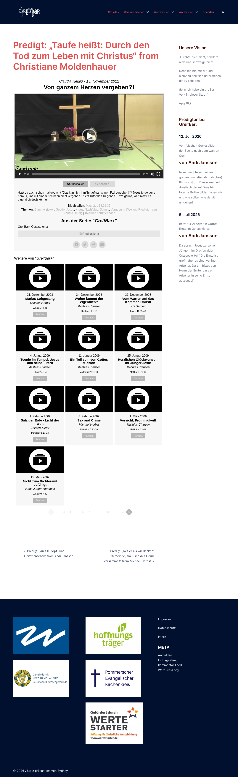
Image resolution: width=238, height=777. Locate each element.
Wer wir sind (161, 12)
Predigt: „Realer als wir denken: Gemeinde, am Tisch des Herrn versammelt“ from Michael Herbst (129, 556)
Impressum (165, 619)
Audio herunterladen (101, 213)
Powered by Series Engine (150, 522)
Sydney (62, 771)
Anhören (104, 183)
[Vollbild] (158, 174)
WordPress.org (168, 670)
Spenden (208, 12)
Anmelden (165, 655)
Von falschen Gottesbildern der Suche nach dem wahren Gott (199, 150)
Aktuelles (113, 12)
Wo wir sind (186, 12)
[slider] (86, 174)
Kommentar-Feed (170, 665)
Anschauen (77, 183)
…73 (122, 512)
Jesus (70, 209)
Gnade (60, 209)
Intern (162, 637)
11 (114, 512)
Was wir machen (134, 12)
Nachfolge (91, 209)
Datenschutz (167, 628)
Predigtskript (90, 233)
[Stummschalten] (152, 174)
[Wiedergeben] (20, 174)
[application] (89, 136)
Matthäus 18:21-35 (98, 205)
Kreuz (79, 209)
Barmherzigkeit (44, 209)
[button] (223, 12)
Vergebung (118, 209)
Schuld (104, 209)
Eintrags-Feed (168, 660)
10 (108, 512)
